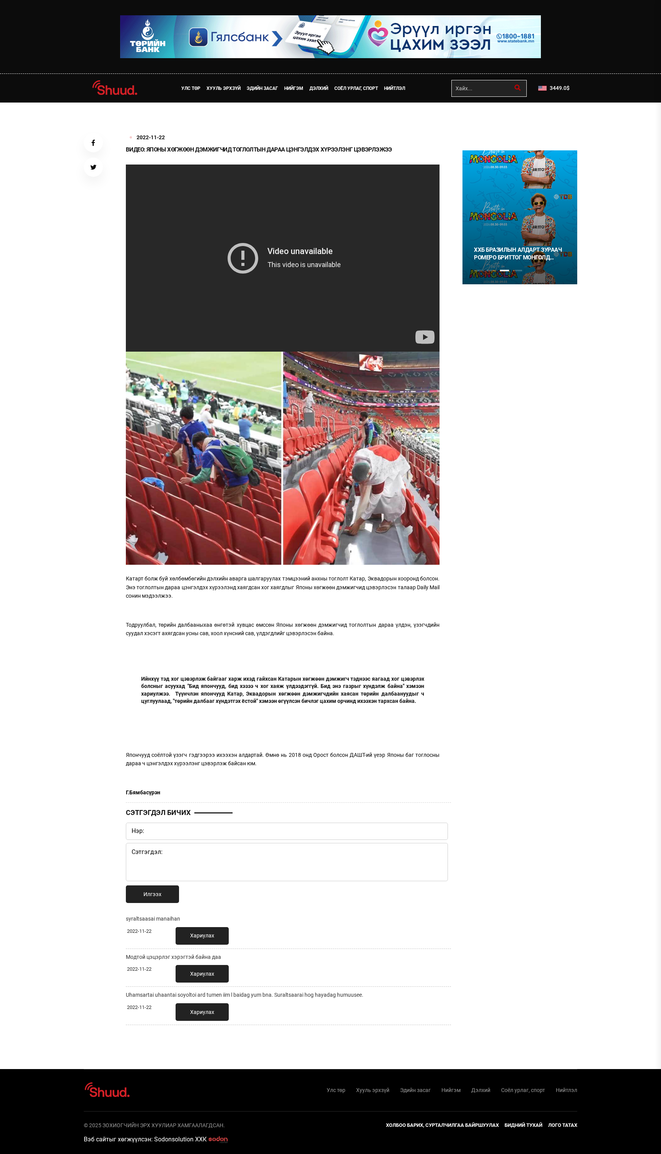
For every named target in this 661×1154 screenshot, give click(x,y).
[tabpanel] (519, 217)
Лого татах (562, 1125)
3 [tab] (504, 270)
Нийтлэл (394, 88)
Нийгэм (293, 88)
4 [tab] (517, 270)
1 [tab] (478, 119)
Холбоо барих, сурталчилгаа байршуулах (442, 1125)
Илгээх (152, 894)
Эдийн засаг (262, 88)
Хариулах (202, 935)
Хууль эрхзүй (224, 88)
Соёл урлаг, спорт (356, 88)
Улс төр (190, 88)
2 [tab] (491, 270)
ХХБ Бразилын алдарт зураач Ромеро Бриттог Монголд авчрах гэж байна (518, 253)
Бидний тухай (523, 1125)
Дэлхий (318, 88)
